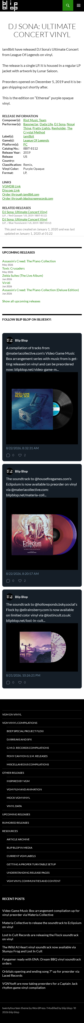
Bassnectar (30, 124)
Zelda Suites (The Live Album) (22, 275)
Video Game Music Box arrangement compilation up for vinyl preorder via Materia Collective (41, 913)
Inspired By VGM (18, 781)
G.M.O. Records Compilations (28, 747)
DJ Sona (59, 124)
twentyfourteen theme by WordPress (23, 1008)
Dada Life (46, 124)
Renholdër (59, 128)
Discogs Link (11, 190)
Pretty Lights (41, 128)
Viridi (6, 283)
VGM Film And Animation (24, 789)
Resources (10, 831)
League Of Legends (36, 140)
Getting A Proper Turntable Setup (31, 864)
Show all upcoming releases (21, 301)
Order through (20, 194)
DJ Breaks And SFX (19, 739)
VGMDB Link (11, 186)
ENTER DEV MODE (31, 1012)
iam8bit (28, 136)
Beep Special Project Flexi (25, 731)
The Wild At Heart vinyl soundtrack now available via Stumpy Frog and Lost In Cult (39, 949)
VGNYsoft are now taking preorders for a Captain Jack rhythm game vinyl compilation (40, 985)
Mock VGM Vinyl (18, 797)
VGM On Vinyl (12, 714)
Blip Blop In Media (19, 847)
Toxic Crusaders (13, 268)
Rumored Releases (15, 822)
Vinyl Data (14, 806)
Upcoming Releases (16, 814)
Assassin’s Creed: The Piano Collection (29, 261)
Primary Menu (78, 5)
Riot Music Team (34, 120)
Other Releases (13, 772)
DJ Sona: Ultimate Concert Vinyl (24, 212)
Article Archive (18, 839)
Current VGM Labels (21, 856)
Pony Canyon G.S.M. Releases (27, 756)
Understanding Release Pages (28, 872)
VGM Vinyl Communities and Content (33, 881)
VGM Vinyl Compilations (19, 722)
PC (25, 144)
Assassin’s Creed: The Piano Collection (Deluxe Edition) (40, 290)
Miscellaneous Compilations (28, 764)
